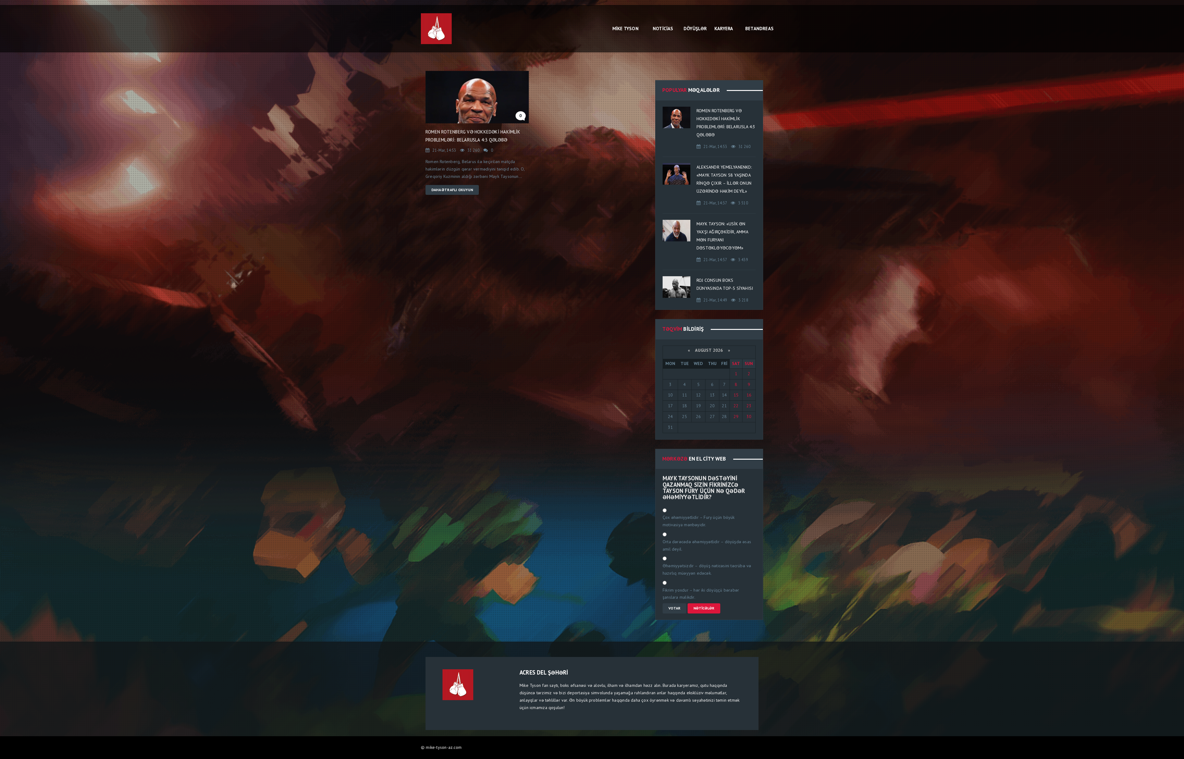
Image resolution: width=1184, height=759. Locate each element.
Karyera (723, 28)
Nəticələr (703, 608)
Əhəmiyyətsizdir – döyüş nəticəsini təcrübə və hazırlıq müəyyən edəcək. (707, 569)
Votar (674, 608)
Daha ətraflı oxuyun (452, 189)
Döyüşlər (695, 28)
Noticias (663, 28)
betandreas (757, 28)
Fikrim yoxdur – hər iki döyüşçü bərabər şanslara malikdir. (701, 593)
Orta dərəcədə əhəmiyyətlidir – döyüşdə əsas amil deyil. (707, 545)
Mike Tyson (625, 28)
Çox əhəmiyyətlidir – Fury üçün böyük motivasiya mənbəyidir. (699, 521)
